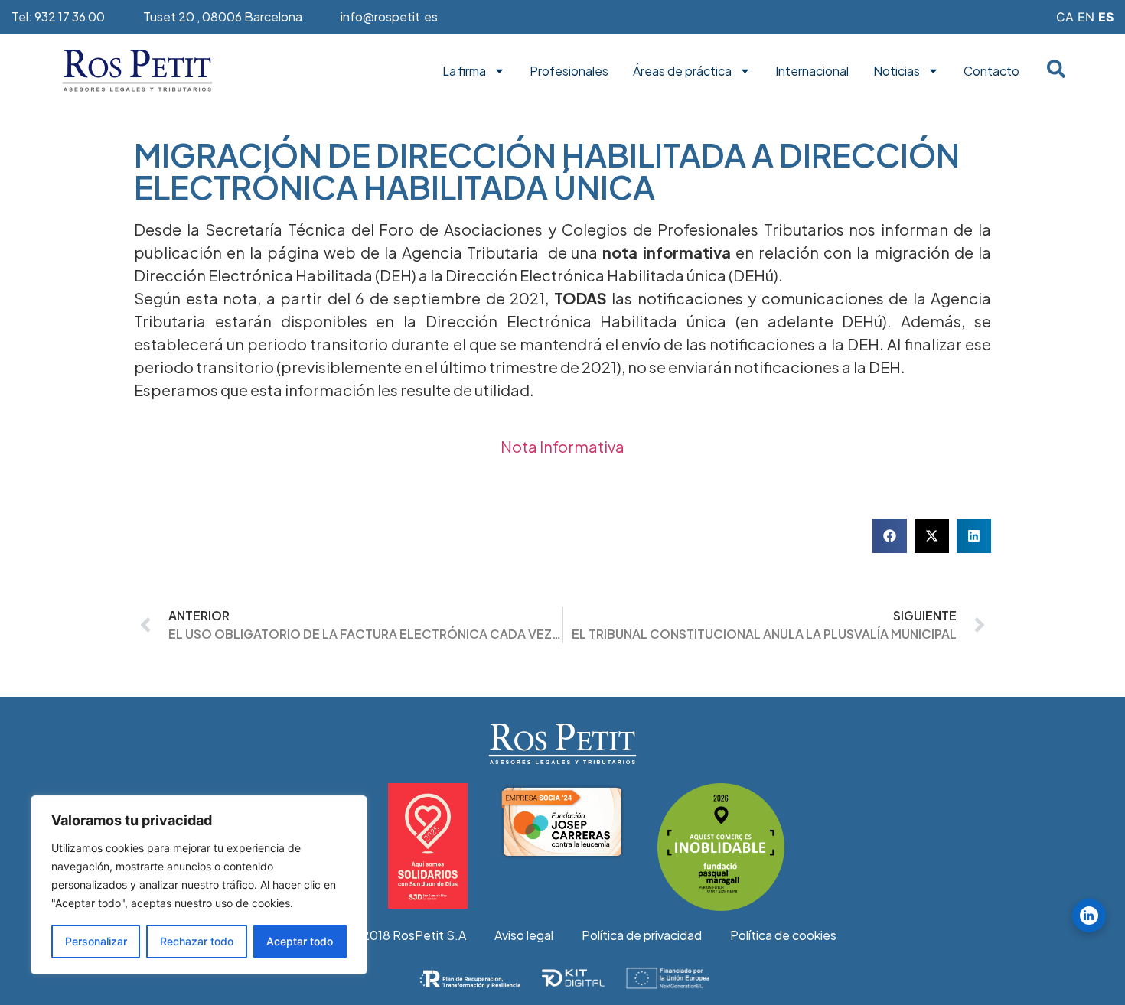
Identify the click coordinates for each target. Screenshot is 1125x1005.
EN (1086, 16)
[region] (199, 884)
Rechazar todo (196, 941)
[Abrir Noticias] (933, 71)
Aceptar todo (299, 941)
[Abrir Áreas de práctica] (745, 71)
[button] (889, 536)
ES (1106, 16)
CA (1065, 16)
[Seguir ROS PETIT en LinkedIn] (1089, 915)
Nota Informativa (562, 446)
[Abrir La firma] (499, 71)
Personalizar (96, 941)
